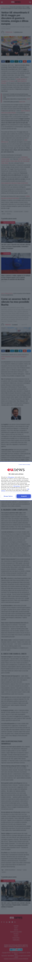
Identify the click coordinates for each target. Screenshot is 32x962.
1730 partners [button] (10, 477)
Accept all (24, 496)
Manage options (8, 496)
